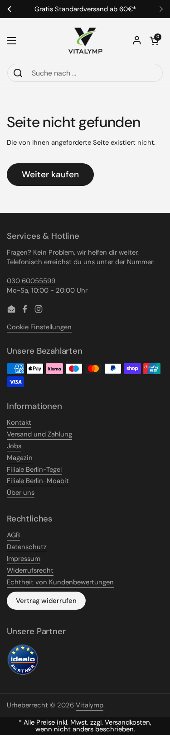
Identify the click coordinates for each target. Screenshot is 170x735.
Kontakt (19, 422)
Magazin (20, 457)
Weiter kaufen (50, 174)
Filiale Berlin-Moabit (38, 480)
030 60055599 (31, 280)
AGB (13, 535)
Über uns (20, 492)
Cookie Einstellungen (39, 327)
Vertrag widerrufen (46, 600)
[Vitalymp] (85, 41)
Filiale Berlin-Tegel (34, 469)
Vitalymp (89, 705)
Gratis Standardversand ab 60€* (85, 9)
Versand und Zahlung (39, 434)
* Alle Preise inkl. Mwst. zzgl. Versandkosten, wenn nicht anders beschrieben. (85, 726)
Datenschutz (27, 546)
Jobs (14, 445)
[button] (154, 41)
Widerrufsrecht (30, 570)
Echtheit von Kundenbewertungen (60, 582)
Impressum (23, 558)
